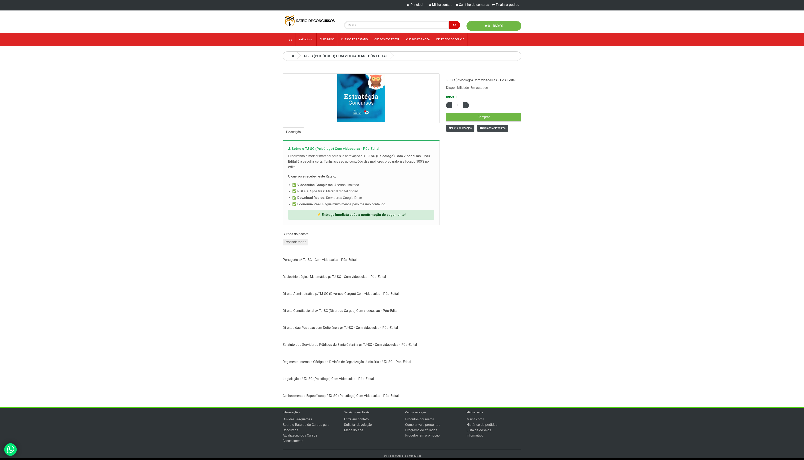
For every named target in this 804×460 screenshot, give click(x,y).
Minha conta (475, 419)
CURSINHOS (327, 39)
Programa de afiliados (421, 430)
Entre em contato (356, 419)
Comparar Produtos (494, 128)
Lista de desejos (478, 430)
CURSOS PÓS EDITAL (387, 39)
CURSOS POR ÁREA (418, 39)
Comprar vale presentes (422, 425)
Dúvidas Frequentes (297, 419)
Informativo (474, 435)
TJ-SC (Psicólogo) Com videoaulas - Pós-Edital (345, 56)
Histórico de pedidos (481, 425)
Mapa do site (353, 430)
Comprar (484, 117)
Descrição (293, 132)
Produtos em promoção (422, 435)
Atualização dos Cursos (300, 435)
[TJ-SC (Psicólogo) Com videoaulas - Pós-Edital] (361, 98)
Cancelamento (293, 441)
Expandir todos (295, 242)
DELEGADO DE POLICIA (450, 39)
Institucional (306, 39)
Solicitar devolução (358, 425)
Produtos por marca (419, 419)
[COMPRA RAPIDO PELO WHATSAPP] (10, 449)
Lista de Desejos (462, 128)
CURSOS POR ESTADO (354, 39)
